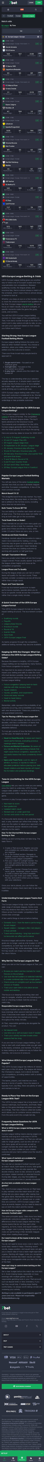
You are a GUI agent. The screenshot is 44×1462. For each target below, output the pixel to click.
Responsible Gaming (23, 1386)
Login (31, 3)
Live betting (6, 785)
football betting (33, 482)
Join (38, 3)
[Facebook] (26, 1327)
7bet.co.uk (23, 1421)
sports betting (27, 304)
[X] (37, 1327)
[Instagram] (6, 1327)
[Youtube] (16, 1326)
